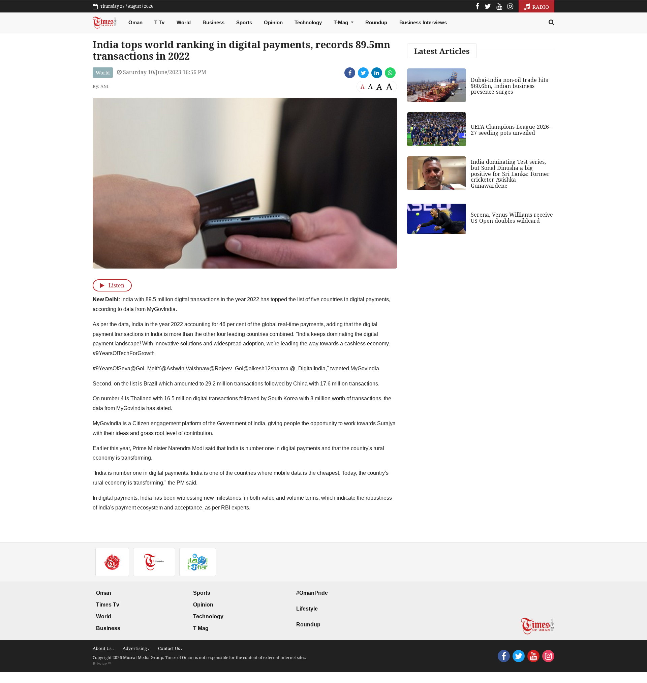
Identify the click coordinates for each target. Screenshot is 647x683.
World (184, 22)
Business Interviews (423, 22)
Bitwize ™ (102, 663)
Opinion (273, 22)
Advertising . (136, 648)
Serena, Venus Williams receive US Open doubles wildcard (512, 217)
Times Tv (107, 605)
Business (213, 22)
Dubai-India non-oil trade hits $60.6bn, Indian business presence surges (509, 85)
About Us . (103, 648)
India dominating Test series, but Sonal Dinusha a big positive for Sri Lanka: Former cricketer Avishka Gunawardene (510, 173)
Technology (308, 22)
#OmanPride (312, 593)
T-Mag (341, 22)
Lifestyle (307, 609)
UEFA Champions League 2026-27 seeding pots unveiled (511, 129)
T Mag (201, 628)
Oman (135, 22)
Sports (244, 22)
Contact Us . (170, 648)
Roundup (376, 22)
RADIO (540, 6)
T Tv (159, 22)
